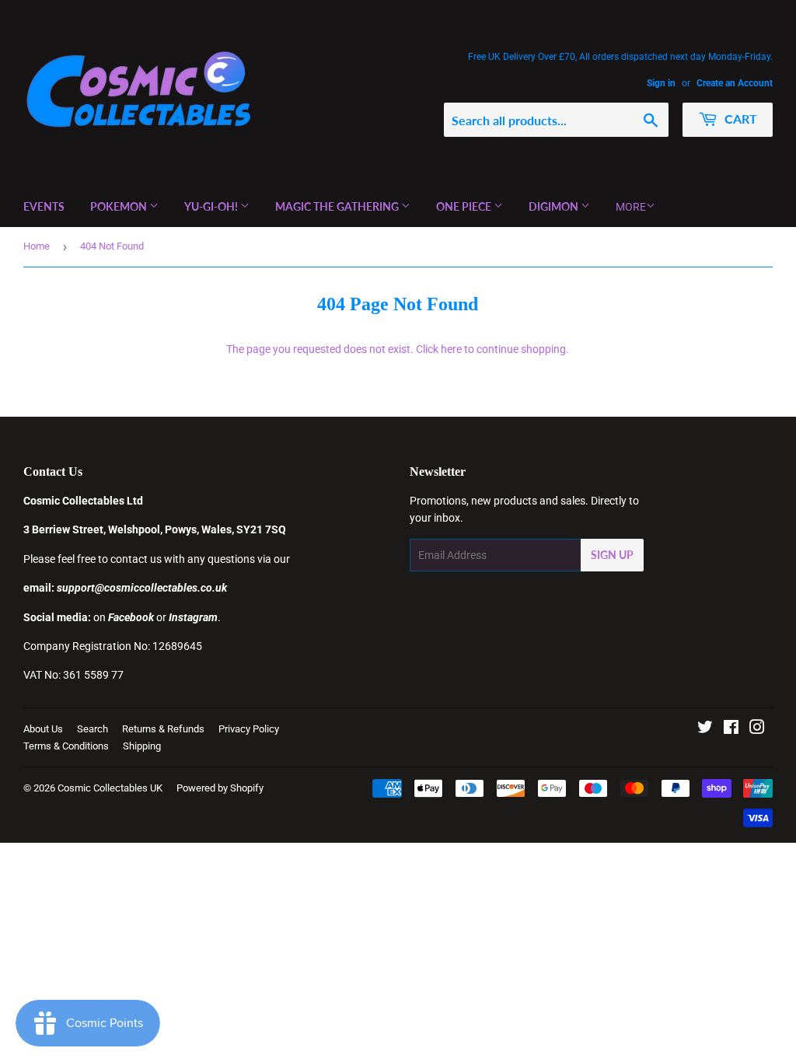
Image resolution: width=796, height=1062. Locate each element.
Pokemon (119, 206)
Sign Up (612, 554)
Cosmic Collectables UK (110, 788)
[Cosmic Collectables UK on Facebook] (731, 729)
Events (44, 206)
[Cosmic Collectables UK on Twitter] (705, 729)
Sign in (661, 83)
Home (36, 246)
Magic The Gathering (338, 206)
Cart (739, 118)
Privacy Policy (248, 729)
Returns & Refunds (163, 729)
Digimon (555, 206)
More (631, 207)
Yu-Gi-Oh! (212, 206)
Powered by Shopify (220, 788)
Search (92, 729)
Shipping (142, 746)
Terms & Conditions (66, 746)
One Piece (465, 206)
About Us (43, 729)
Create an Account (734, 83)
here (451, 349)
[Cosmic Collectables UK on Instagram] (757, 729)
